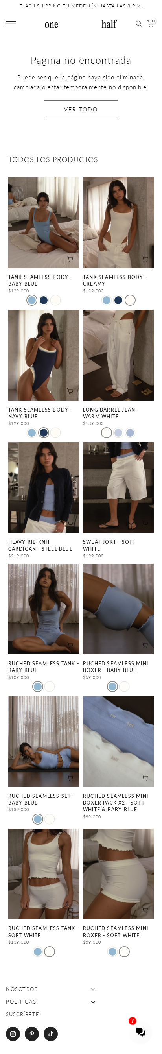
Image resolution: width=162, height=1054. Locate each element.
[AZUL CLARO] (32, 300)
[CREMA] (55, 300)
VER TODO (81, 109)
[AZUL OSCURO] (43, 300)
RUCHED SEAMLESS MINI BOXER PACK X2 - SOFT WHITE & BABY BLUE (115, 803)
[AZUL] (118, 432)
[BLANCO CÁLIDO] (106, 432)
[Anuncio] (81, 6)
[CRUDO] (49, 686)
